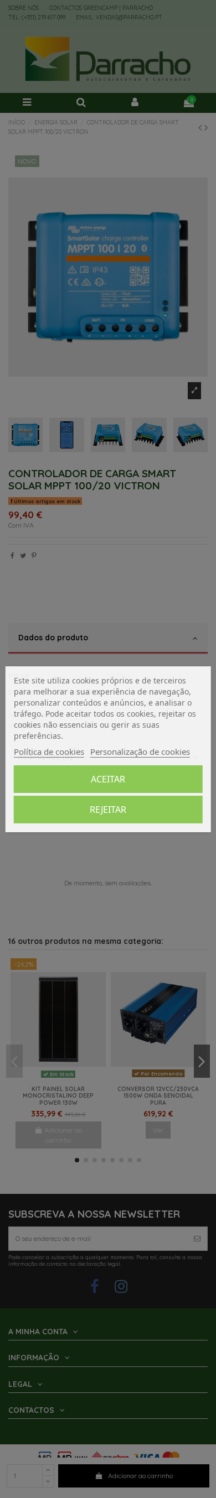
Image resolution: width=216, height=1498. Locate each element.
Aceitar (108, 779)
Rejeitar (108, 809)
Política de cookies (49, 751)
